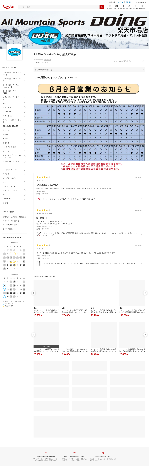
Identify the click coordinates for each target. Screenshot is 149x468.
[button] (140, 2)
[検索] (102, 7)
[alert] (89, 69)
